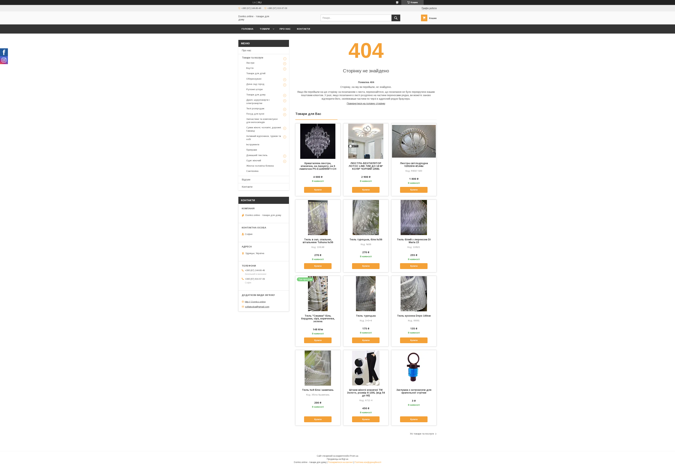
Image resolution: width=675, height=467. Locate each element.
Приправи (251, 149)
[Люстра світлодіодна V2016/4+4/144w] (413, 141)
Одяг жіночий (253, 160)
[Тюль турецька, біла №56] (365, 217)
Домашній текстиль (257, 155)
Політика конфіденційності (368, 462)
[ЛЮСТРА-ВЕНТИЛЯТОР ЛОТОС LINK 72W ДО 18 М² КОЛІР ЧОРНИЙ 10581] (365, 141)
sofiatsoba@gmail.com (257, 306)
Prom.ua (354, 456)
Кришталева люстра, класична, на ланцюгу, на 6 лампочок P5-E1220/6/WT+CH (317, 166)
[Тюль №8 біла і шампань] (317, 367)
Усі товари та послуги (422, 433)
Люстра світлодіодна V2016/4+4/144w (414, 164)
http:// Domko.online (255, 301)
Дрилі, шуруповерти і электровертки (258, 101)
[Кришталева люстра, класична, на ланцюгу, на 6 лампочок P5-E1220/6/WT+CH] (317, 141)
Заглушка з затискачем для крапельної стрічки (413, 391)
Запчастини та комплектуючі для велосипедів (262, 121)
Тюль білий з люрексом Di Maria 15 (414, 241)
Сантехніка (252, 171)
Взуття (249, 68)
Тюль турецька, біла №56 (365, 239)
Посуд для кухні (255, 113)
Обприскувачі (253, 78)
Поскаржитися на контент (340, 462)
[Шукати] (395, 18)
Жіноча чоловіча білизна (260, 165)
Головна (247, 29)
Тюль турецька (366, 315)
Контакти (303, 29)
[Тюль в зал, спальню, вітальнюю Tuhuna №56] (317, 217)
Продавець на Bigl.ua (337, 459)
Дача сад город (255, 84)
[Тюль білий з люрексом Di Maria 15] (413, 217)
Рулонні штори (254, 89)
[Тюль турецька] (365, 293)
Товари (265, 29)
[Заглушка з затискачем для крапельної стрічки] (413, 367)
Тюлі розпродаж (255, 108)
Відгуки (246, 179)
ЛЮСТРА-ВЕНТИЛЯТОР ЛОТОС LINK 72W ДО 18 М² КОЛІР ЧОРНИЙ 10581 (366, 166)
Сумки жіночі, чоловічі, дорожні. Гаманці (263, 129)
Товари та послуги (252, 57)
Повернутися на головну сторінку (366, 103)
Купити (318, 190)
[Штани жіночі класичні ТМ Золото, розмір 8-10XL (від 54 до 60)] (365, 367)
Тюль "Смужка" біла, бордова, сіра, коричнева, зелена (318, 318)
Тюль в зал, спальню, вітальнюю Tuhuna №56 (318, 241)
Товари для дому (256, 94)
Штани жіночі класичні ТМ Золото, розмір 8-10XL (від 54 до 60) (366, 392)
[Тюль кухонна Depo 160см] (413, 293)
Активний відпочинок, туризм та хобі (263, 138)
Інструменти (252, 144)
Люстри (250, 62)
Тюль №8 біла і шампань (318, 389)
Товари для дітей (255, 73)
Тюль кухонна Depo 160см (414, 315)
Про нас (285, 29)
